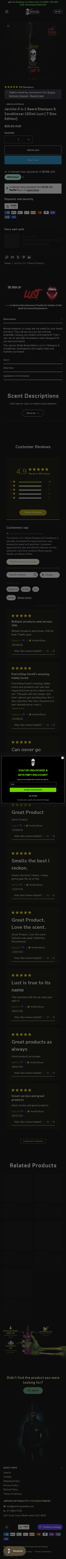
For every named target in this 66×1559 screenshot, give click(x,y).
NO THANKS (33, 796)
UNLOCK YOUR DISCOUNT (33, 790)
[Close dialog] (62, 758)
